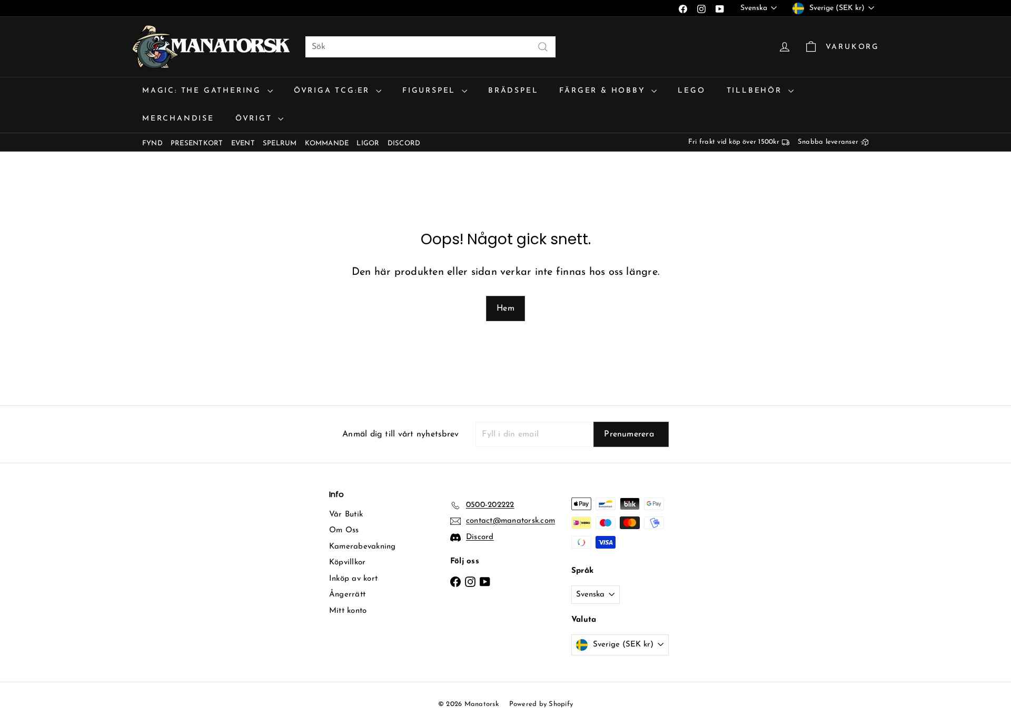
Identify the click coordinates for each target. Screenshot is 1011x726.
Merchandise (178, 119)
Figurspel (430, 91)
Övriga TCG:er (333, 91)
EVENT (243, 143)
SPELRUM (280, 143)
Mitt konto (347, 611)
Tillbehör (756, 91)
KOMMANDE (327, 143)
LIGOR (367, 143)
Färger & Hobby (604, 91)
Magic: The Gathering (203, 91)
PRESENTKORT (197, 143)
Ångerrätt (347, 595)
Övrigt (255, 119)
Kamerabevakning (362, 547)
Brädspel (513, 91)
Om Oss (344, 530)
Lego (691, 91)
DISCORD (404, 143)
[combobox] (430, 46)
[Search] (543, 46)
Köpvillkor (347, 562)
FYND (152, 143)
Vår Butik (346, 515)
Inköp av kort (353, 579)
